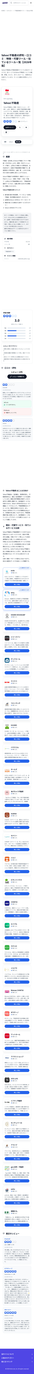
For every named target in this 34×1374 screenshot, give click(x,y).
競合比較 (18, 142)
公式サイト (9, 127)
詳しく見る (17, 584)
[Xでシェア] (19, 127)
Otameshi (7, 1239)
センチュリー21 (16, 1123)
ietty (12, 593)
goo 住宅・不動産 (17, 1167)
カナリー (14, 836)
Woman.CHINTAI (17, 990)
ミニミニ (14, 681)
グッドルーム (15, 659)
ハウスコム (15, 747)
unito (13, 1189)
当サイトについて (7, 1354)
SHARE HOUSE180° (18, 615)
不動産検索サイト (9, 251)
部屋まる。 (15, 1211)
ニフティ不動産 (16, 1101)
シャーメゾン (15, 637)
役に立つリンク (6, 1361)
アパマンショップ (17, 1056)
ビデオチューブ (8, 1268)
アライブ (14, 1145)
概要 (5, 142)
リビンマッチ (15, 703)
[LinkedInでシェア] (6, 132)
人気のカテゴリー (7, 1358)
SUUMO (14, 725)
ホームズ (14, 769)
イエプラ (14, 968)
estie (13, 570)
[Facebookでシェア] (26, 127)
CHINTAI (14, 902)
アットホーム (15, 1034)
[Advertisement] (17, 32)
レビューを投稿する (18, 376)
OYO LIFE (14, 1078)
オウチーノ (15, 1012)
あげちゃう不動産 (17, 791)
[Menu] (31, 3)
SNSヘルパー (7, 1310)
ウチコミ (14, 946)
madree (14, 813)
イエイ (13, 858)
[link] (17, 578)
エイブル (14, 924)
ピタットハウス (16, 880)
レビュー (11, 142)
